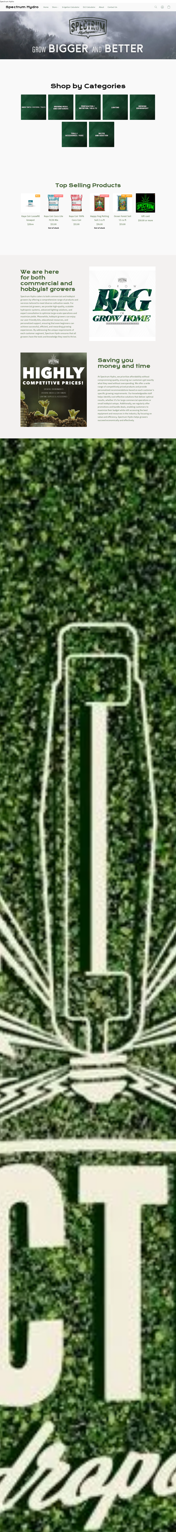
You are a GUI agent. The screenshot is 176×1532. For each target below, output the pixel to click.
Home (45, 7)
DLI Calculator (89, 7)
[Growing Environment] (142, 107)
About (101, 7)
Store (54, 7)
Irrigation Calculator (70, 7)
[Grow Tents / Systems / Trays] (33, 107)
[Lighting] (115, 107)
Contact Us (112, 7)
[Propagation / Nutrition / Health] (88, 107)
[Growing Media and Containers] (60, 107)
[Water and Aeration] (101, 134)
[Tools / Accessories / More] (74, 134)
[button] (22, 7)
